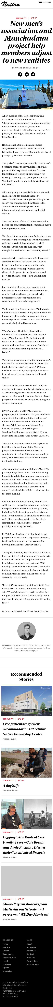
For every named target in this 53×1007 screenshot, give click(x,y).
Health (6, 961)
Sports (6, 968)
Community (8, 954)
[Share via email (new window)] (33, 74)
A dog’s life (11, 785)
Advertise (31, 951)
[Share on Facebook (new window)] (20, 74)
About (29, 944)
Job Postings (33, 965)
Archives (31, 958)
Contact (30, 954)
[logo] (10, 6)
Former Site (32, 961)
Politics (6, 948)
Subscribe (31, 948)
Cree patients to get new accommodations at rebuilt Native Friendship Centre (24, 729)
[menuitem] (15, 944)
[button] (45, 3)
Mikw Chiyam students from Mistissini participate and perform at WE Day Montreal (25, 909)
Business (7, 965)
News (5, 944)
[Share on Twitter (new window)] (26, 74)
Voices (6, 951)
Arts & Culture (9, 958)
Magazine (7, 971)
